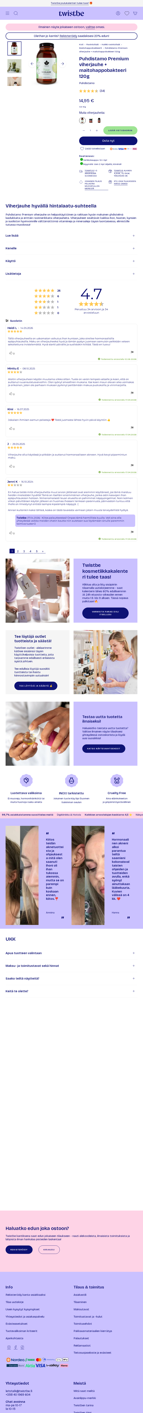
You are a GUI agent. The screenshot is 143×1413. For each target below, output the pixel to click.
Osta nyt (108, 140)
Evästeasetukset (17, 1323)
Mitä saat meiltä (84, 1391)
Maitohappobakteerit (90, 48)
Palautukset (81, 1338)
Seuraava (62, 63)
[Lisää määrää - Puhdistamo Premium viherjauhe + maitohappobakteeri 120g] (97, 130)
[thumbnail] (14, 48)
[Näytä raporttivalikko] (132, 352)
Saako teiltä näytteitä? (22, 978)
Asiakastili (80, 1294)
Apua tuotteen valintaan (24, 953)
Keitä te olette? (17, 991)
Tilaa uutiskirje (14, 1302)
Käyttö (11, 261)
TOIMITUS (89, 170)
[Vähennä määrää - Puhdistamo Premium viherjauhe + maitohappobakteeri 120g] (83, 130)
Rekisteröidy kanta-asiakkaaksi (25, 1294)
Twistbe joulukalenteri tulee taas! (70, 3)
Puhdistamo (87, 83)
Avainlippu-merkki (85, 1398)
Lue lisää (12, 235)
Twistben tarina (83, 1405)
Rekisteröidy (68, 36)
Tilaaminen (80, 1302)
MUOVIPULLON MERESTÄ (92, 187)
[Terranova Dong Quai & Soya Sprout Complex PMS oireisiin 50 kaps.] (99, 120)
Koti (81, 44)
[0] (127, 13)
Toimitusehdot (83, 1323)
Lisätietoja (13, 273)
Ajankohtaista (14, 1338)
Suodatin (15, 321)
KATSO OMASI (121, 183)
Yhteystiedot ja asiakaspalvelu (25, 1316)
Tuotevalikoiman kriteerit (21, 1331)
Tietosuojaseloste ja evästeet (92, 1352)
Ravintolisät (92, 44)
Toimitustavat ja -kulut (88, 1316)
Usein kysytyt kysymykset (23, 1309)
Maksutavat (81, 1309)
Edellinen (32, 63)
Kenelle (11, 248)
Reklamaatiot (82, 1345)
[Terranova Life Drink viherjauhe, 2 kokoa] (90, 120)
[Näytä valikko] (7, 13)
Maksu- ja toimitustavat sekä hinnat (32, 966)
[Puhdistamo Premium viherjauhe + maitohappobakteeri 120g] (82, 120)
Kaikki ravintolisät (111, 44)
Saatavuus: (86, 156)
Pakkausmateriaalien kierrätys (93, 1331)
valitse (90, 27)
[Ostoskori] (135, 13)
